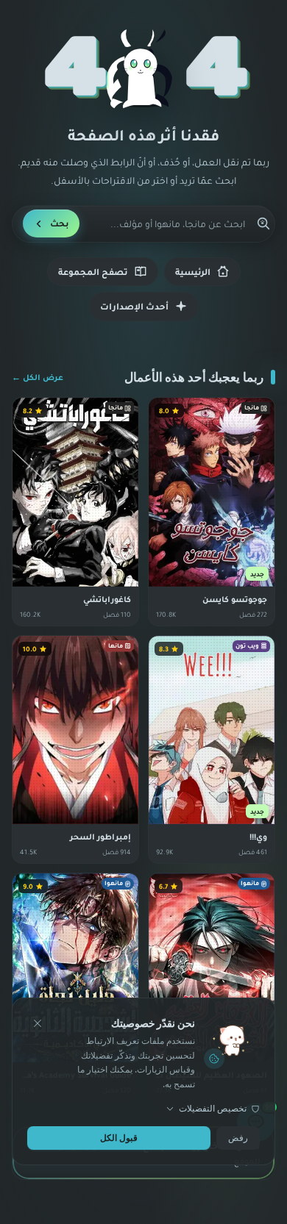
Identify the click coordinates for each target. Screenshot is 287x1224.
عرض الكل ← (37, 377)
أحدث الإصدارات (134, 306)
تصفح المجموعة (93, 271)
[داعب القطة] (143, 69)
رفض (238, 1137)
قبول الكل (119, 1137)
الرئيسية (192, 271)
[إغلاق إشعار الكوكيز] (37, 1023)
